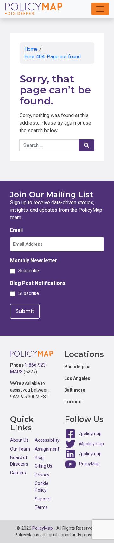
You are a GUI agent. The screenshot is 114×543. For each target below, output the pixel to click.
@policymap (91, 443)
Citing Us (43, 466)
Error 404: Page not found (52, 57)
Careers (18, 472)
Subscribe (27, 271)
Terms (41, 507)
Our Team (20, 449)
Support (43, 498)
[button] (100, 9)
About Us (19, 440)
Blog (39, 457)
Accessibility (47, 440)
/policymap (90, 433)
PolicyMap (89, 463)
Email (16, 230)
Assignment (47, 449)
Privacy (42, 474)
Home (31, 49)
